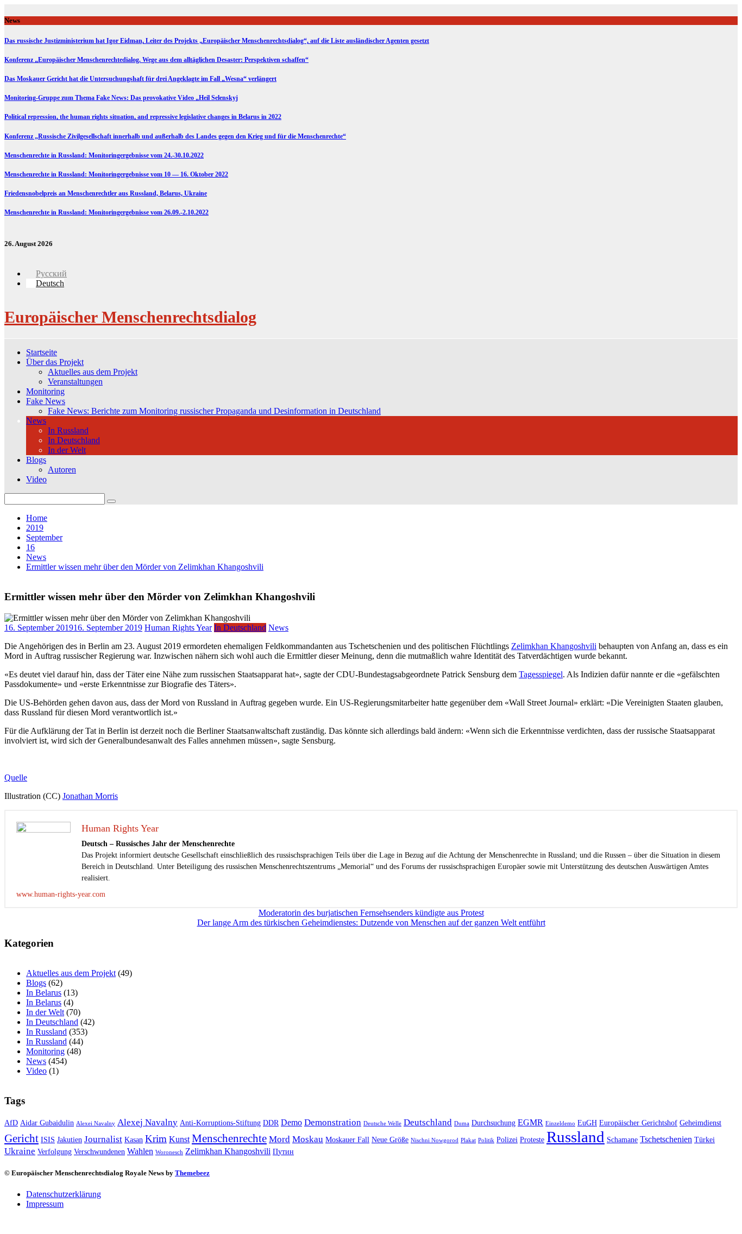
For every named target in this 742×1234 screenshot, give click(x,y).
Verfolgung (54, 1152)
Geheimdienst (700, 1123)
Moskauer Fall (347, 1140)
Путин (283, 1152)
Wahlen (140, 1151)
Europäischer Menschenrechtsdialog (130, 317)
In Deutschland (74, 440)
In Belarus (43, 992)
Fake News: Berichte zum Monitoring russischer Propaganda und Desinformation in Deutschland (214, 410)
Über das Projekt (55, 362)
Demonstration (332, 1122)
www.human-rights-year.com (60, 894)
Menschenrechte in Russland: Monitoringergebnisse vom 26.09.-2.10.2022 (106, 212)
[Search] (111, 501)
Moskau (307, 1139)
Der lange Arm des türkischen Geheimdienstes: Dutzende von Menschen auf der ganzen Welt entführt (371, 922)
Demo (291, 1122)
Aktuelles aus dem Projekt (92, 371)
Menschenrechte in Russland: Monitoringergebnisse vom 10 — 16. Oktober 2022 (116, 174)
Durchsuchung (493, 1123)
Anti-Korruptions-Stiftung (220, 1123)
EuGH (587, 1123)
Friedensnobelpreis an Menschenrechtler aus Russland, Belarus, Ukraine (105, 193)
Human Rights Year (178, 627)
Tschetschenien (666, 1139)
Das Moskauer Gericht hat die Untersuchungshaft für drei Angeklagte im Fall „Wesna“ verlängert (140, 79)
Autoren (62, 469)
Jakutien (69, 1140)
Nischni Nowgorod (434, 1140)
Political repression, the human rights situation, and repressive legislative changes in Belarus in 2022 (142, 117)
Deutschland (428, 1122)
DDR (271, 1123)
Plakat (468, 1140)
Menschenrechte (229, 1138)
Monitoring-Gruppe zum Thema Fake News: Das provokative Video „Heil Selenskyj (121, 98)
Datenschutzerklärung (63, 1194)
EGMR (530, 1122)
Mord (279, 1139)
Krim (156, 1138)
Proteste (532, 1140)
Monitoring (45, 391)
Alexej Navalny (147, 1122)
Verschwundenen (99, 1152)
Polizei (507, 1140)
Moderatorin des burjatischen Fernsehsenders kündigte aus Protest (371, 912)
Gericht (21, 1138)
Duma (461, 1123)
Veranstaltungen (75, 381)
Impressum (45, 1203)
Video (36, 479)
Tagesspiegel (541, 674)
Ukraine (19, 1151)
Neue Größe (390, 1140)
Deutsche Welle (382, 1123)
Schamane (622, 1140)
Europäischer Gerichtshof (638, 1123)
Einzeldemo (560, 1123)
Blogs (36, 459)
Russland (575, 1136)
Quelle (15, 777)
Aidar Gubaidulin (47, 1123)
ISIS (48, 1140)
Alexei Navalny (95, 1123)
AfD (11, 1123)
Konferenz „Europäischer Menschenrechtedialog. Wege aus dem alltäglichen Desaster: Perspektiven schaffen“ (156, 60)
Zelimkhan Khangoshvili (553, 646)
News (36, 420)
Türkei (704, 1140)
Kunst (179, 1139)
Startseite (41, 352)
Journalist (103, 1139)
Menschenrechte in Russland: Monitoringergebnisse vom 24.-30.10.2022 (104, 155)
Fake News (45, 401)
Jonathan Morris (90, 796)
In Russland (68, 430)
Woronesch (169, 1152)
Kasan (133, 1140)
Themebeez (192, 1173)
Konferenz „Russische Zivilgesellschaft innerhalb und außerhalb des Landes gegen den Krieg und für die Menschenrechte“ (175, 136)
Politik (486, 1140)
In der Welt (67, 450)
